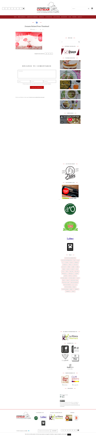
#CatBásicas (41, 16)
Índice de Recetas (22, 16)
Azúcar (66, 262)
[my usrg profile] (75, 385)
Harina (69, 266)
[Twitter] (47, 54)
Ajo (63, 262)
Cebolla (70, 264)
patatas (70, 275)
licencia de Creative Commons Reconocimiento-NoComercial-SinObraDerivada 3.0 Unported (70, 405)
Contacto (80, 16)
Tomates (73, 291)
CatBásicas (76, 262)
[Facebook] (45, 54)
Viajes (69, 16)
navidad (76, 273)
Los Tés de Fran (48, 16)
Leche (77, 269)
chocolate (76, 264)
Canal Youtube (56, 16)
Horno (77, 266)
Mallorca (71, 271)
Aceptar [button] (69, 434)
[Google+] (50, 54)
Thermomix (76, 289)
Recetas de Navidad (74, 282)
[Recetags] (65, 379)
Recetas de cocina (74, 280)
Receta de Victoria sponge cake (70, 64)
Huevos (68, 269)
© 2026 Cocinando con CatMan (22, 430)
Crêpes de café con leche (70, 104)
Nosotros (74, 16)
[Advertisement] (70, 28)
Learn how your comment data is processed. (36, 97)
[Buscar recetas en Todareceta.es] (64, 394)
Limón (67, 271)
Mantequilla (64, 273)
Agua (74, 260)
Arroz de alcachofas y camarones (70, 84)
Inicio (15, 16)
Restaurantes (64, 16)
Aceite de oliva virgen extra (66, 260)
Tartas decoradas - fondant (67, 289)
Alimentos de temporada (32, 16)
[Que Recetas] (64, 385)
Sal (73, 284)
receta (64, 280)
